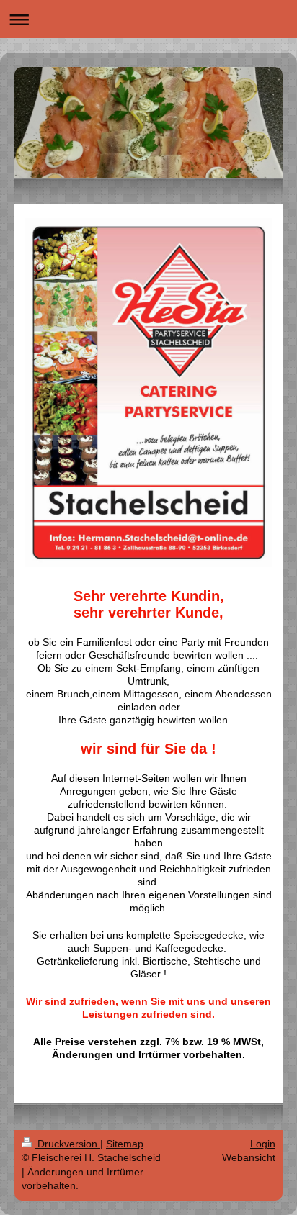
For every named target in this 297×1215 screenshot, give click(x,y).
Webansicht (248, 1157)
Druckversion (67, 1143)
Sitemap (124, 1143)
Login (262, 1143)
